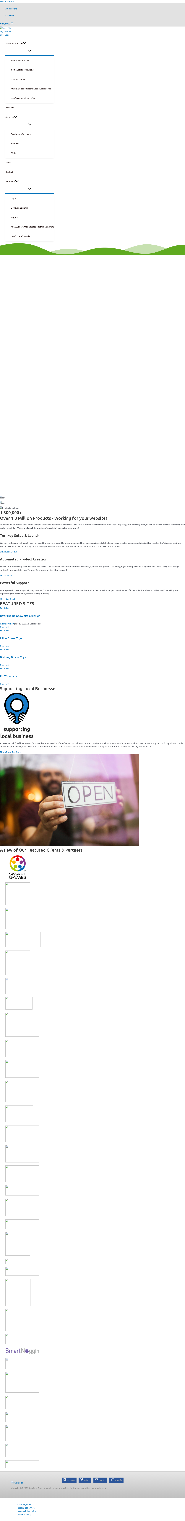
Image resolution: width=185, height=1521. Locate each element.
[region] (92, 374)
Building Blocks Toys (13, 657)
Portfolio (4, 608)
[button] (24, 43)
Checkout (9, 15)
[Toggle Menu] (29, 50)
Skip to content (7, 1)
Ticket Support (24, 1504)
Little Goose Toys (11, 638)
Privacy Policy (24, 1514)
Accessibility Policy (27, 1511)
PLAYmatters (8, 676)
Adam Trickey (7, 624)
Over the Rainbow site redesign (20, 615)
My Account (11, 9)
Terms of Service (26, 1508)
